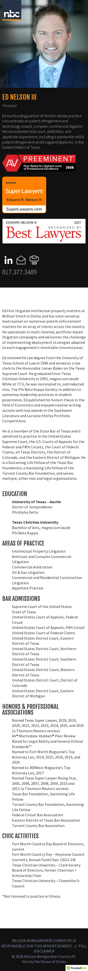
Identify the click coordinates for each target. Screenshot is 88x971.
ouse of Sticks (54, 961)
